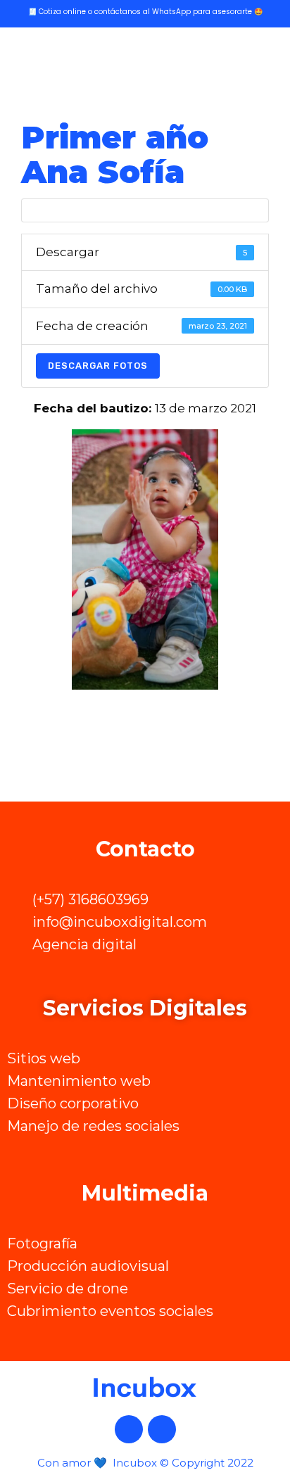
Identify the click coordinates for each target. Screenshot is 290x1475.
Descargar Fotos (98, 365)
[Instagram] (162, 1429)
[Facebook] (129, 1429)
